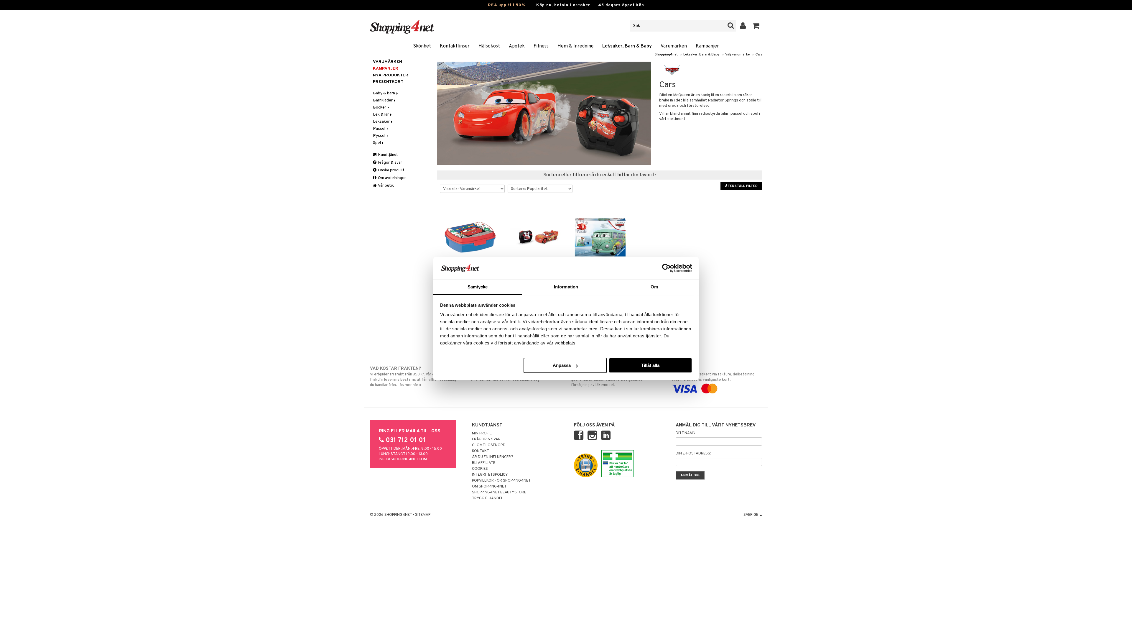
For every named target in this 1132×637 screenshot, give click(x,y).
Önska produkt (390, 170)
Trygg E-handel (487, 498)
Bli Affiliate (483, 463)
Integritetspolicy (490, 474)
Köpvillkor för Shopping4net (501, 480)
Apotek (517, 46)
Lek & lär (381, 114)
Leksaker (382, 121)
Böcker (380, 107)
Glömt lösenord (489, 445)
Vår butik (385, 185)
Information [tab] (566, 286)
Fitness (541, 46)
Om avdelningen (392, 177)
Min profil (482, 433)
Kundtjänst (387, 154)
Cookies (480, 469)
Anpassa (562, 365)
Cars (758, 54)
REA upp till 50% (506, 5)
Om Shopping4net (489, 486)
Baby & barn (384, 93)
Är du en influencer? (492, 457)
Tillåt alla (650, 365)
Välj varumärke (737, 54)
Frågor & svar (389, 162)
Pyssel (379, 135)
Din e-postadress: (693, 453)
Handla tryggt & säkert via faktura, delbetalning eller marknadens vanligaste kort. (713, 374)
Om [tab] (654, 286)
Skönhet (422, 46)
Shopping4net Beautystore (499, 492)
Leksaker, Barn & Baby (627, 46)
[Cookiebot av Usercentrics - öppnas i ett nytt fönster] (666, 268)
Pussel (379, 128)
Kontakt (480, 451)
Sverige (751, 515)
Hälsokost (489, 46)
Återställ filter (741, 186)
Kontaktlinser (455, 46)
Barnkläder (383, 100)
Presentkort (388, 81)
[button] (756, 26)
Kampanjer (707, 46)
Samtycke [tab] (478, 286)
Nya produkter (390, 75)
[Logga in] (743, 26)
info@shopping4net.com (403, 459)
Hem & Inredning (575, 46)
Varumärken (674, 46)
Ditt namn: (686, 433)
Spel (377, 142)
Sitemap (422, 515)
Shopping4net (666, 54)
